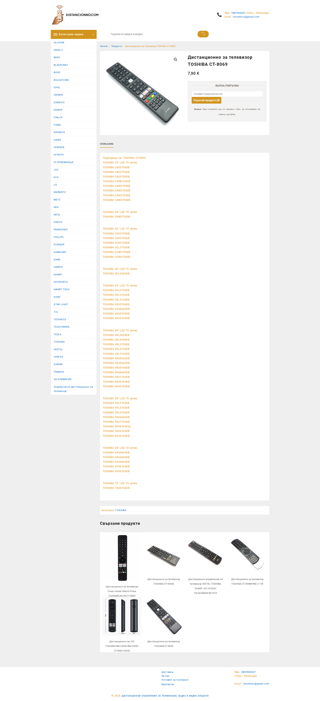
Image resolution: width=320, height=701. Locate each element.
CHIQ (57, 87)
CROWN (58, 94)
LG (55, 184)
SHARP (58, 274)
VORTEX (58, 356)
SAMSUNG (60, 252)
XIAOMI (58, 364)
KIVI (56, 177)
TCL (56, 312)
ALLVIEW (59, 42)
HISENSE (59, 147)
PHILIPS (59, 237)
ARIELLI (58, 50)
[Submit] (203, 34)
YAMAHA (59, 371)
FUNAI (57, 124)
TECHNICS (60, 319)
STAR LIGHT (61, 304)
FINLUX (58, 117)
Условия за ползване (175, 679)
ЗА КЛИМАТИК (63, 379)
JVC (56, 169)
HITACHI (59, 154)
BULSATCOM (61, 80)
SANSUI (58, 267)
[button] (175, 59)
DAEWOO (59, 102)
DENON (58, 109)
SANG (57, 259)
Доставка (167, 672)
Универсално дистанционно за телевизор (73, 388)
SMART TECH (61, 289)
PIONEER (59, 244)
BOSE (57, 72)
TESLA (57, 334)
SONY (57, 297)
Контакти (167, 684)
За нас (165, 676)
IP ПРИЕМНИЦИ (63, 162)
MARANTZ (60, 192)
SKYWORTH (61, 282)
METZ (57, 199)
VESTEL (58, 349)
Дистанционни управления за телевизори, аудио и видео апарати (165, 695)
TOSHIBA (59, 341)
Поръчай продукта (205, 100)
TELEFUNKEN (61, 326)
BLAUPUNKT (61, 65)
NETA (57, 214)
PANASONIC (61, 229)
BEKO (57, 57)
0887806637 (238, 12)
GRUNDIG (59, 132)
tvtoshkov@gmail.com (246, 16)
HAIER (57, 139)
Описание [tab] (107, 143)
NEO (56, 207)
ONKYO (58, 222)
